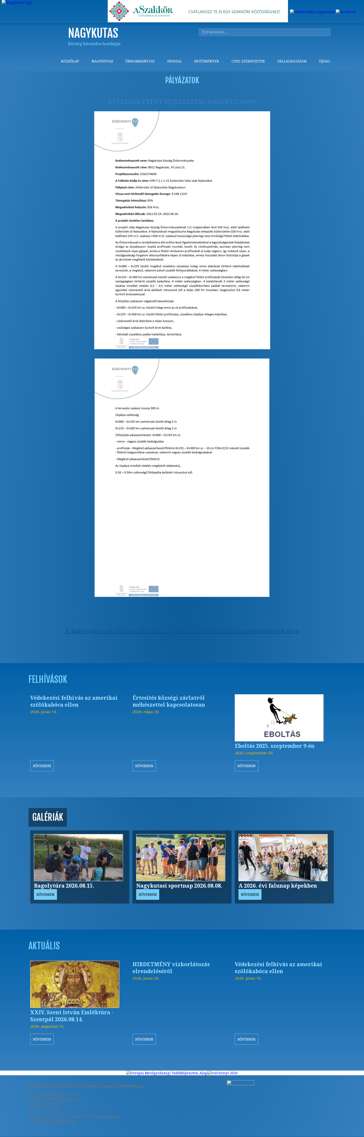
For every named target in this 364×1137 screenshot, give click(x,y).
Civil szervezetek (248, 61)
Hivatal (174, 61)
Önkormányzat (140, 61)
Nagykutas (102, 61)
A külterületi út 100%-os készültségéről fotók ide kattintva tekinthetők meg (182, 631)
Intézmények (206, 61)
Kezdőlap (70, 61)
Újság (324, 61)
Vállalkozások (292, 61)
